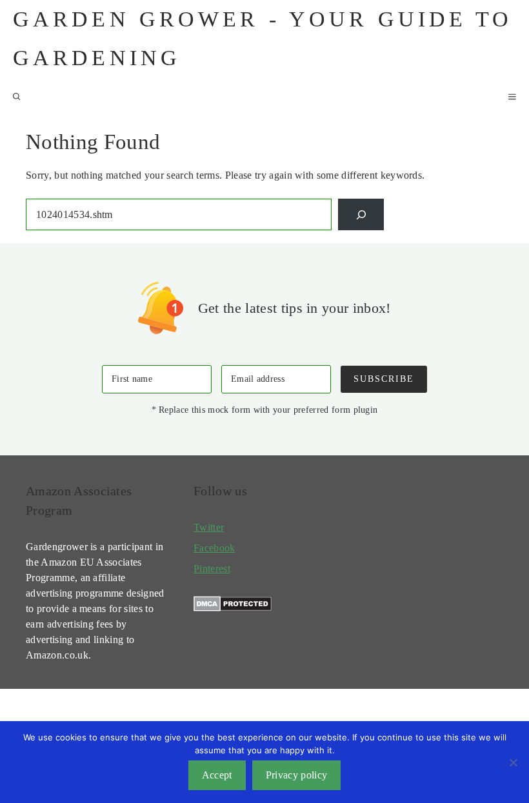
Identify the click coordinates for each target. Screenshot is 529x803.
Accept (217, 774)
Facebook (214, 547)
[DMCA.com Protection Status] (233, 607)
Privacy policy (296, 774)
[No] (512, 762)
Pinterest (212, 568)
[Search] (361, 214)
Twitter (209, 527)
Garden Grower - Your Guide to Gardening (262, 38)
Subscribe (384, 378)
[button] (17, 96)
